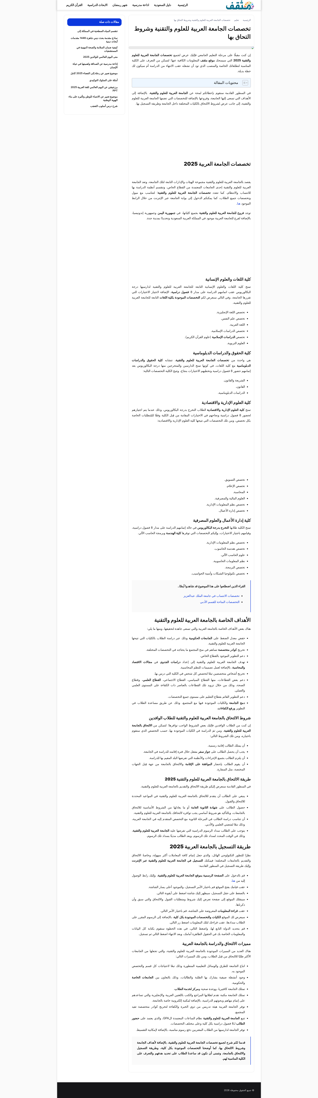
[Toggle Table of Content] (243, 83)
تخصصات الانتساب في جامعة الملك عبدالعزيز (211, 595)
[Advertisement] (191, 134)
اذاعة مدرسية (140, 5)
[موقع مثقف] (240, 4)
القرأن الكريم (74, 5)
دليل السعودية (162, 5)
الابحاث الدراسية (97, 5)
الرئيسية (183, 5)
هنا (238, 203)
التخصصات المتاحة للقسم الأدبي (219, 602)
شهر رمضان (119, 5)
